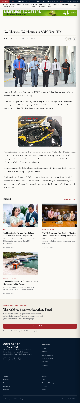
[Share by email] (70, 39)
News (19, 4)
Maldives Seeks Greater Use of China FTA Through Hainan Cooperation (18, 234)
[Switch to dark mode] (71, 5)
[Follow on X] (9, 359)
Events (44, 376)
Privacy (64, 399)
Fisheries (6, 389)
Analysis (26, 4)
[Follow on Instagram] (14, 359)
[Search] (75, 5)
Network (65, 4)
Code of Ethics (72, 399)
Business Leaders (34, 5)
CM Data (49, 5)
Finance (6, 379)
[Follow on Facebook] (5, 359)
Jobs (43, 379)
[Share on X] (66, 39)
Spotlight (56, 4)
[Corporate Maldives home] (9, 5)
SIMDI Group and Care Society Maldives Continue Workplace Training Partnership (59, 234)
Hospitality (6, 386)
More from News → (70, 199)
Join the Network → (40, 326)
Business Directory (48, 383)
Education (6, 383)
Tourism (6, 376)
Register (45, 386)
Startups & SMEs (42, 5)
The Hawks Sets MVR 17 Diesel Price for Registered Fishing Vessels (20, 282)
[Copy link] (74, 39)
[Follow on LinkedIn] (19, 359)
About (44, 389)
